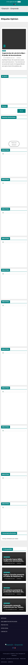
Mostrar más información (14, 143)
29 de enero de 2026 (9, 563)
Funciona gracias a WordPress (9, 653)
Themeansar (14, 655)
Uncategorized (7, 572)
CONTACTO (4, 631)
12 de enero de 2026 (9, 594)
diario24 (19, 57)
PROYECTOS (4, 624)
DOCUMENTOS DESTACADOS (9, 621)
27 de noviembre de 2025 (10, 609)
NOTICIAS (3, 618)
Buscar (4, 106)
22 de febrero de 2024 (9, 57)
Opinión (4, 50)
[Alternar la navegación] (26, 14)
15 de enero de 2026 (9, 578)
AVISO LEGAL (4, 628)
